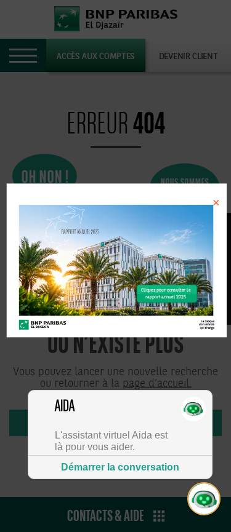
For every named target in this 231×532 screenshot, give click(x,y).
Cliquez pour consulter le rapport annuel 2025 (165, 293)
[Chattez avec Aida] (204, 499)
